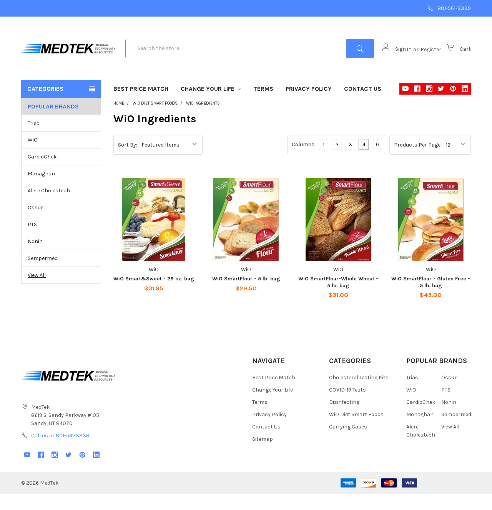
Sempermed (43, 258)
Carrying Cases (348, 426)
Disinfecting (344, 402)
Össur (35, 207)
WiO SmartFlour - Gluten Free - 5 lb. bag (430, 282)
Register (431, 49)
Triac (34, 123)
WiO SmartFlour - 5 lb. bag (246, 278)
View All (37, 275)
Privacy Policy (309, 88)
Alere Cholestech (49, 190)
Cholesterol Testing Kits (359, 377)
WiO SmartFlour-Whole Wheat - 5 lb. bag (338, 282)
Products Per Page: (418, 145)
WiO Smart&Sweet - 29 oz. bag (153, 278)
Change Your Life (208, 88)
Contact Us (362, 88)
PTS (32, 224)
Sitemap (262, 439)
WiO (33, 140)
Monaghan (41, 173)
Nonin (35, 241)
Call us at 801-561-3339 (60, 435)
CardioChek (42, 156)
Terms (263, 88)
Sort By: (127, 145)
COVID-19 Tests (347, 390)
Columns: (304, 144)
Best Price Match (140, 88)
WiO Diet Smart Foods (356, 414)
